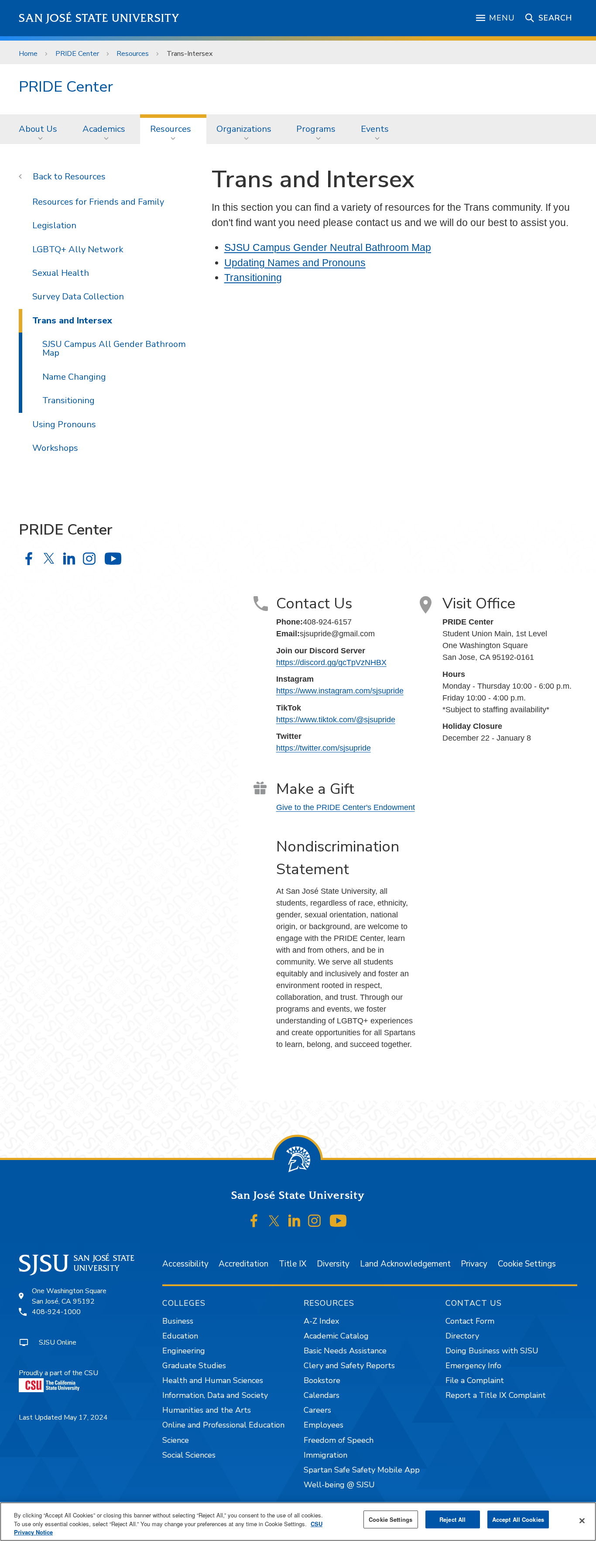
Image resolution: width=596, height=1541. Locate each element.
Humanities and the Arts (206, 1410)
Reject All (452, 1519)
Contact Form (469, 1321)
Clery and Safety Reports (349, 1365)
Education (180, 1336)
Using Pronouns (64, 424)
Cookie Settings (527, 1264)
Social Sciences (189, 1455)
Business (177, 1321)
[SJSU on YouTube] (338, 1220)
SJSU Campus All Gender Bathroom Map (114, 348)
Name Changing (74, 377)
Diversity (333, 1264)
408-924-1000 (56, 1312)
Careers (317, 1410)
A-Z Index (321, 1321)
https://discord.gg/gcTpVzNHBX (331, 662)
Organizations (243, 129)
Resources (132, 53)
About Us (38, 129)
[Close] (582, 1520)
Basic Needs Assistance (345, 1350)
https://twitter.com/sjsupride (323, 748)
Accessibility (185, 1264)
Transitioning (253, 277)
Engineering (183, 1350)
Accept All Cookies (518, 1519)
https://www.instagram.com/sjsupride (340, 690)
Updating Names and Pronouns (295, 262)
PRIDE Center (77, 53)
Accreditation (243, 1264)
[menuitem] (40, 129)
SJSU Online (57, 1342)
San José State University (99, 18)
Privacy (474, 1264)
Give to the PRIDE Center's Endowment (345, 807)
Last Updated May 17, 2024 (63, 1417)
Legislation (54, 225)
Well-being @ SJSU (339, 1484)
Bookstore (322, 1380)
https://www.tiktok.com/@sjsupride (335, 719)
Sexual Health (60, 273)
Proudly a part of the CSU (58, 1373)
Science (175, 1440)
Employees (323, 1425)
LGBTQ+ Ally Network (77, 249)
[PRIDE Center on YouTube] (113, 558)
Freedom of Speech (338, 1440)
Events (375, 129)
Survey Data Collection (78, 296)
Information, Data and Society (215, 1395)
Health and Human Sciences (212, 1380)
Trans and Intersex (72, 320)
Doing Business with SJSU (491, 1350)
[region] (298, 1521)
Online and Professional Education (223, 1425)
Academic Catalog (336, 1336)
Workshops (55, 448)
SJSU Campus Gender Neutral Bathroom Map (327, 247)
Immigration (325, 1455)
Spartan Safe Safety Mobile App (362, 1470)
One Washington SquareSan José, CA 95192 (69, 1296)
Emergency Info (473, 1365)
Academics (103, 129)
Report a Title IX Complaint (495, 1395)
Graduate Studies (194, 1365)
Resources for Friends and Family (98, 202)
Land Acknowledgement (405, 1264)
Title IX (292, 1264)
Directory (462, 1336)
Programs (316, 129)
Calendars (321, 1395)
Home (28, 53)
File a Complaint (474, 1380)
